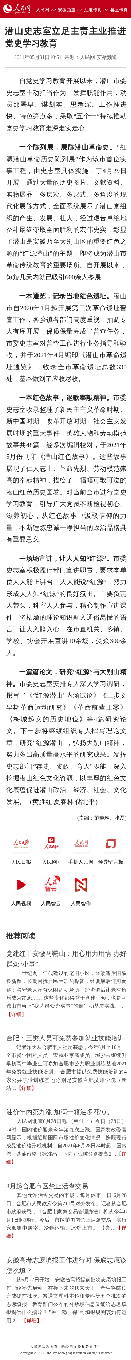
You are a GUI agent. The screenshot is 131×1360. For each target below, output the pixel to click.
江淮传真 (93, 9)
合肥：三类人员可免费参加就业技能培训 (65, 1038)
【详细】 (16, 1014)
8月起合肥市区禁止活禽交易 (47, 1186)
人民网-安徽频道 (98, 57)
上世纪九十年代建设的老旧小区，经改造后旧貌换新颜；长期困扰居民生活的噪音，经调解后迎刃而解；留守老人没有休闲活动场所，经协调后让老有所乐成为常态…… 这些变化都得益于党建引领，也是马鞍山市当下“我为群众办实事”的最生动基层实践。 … (66, 990)
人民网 (42, 9)
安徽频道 (66, 9)
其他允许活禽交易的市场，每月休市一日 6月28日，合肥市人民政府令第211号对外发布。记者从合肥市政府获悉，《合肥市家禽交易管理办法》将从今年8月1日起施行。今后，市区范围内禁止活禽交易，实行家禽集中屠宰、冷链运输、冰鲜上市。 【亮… (66, 1212)
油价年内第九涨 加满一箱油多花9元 (58, 1112)
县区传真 (119, 9)
